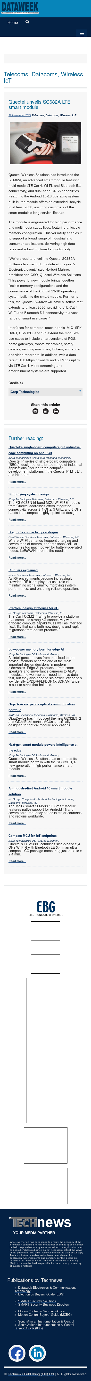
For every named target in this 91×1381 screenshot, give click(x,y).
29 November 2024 (19, 115)
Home (13, 23)
